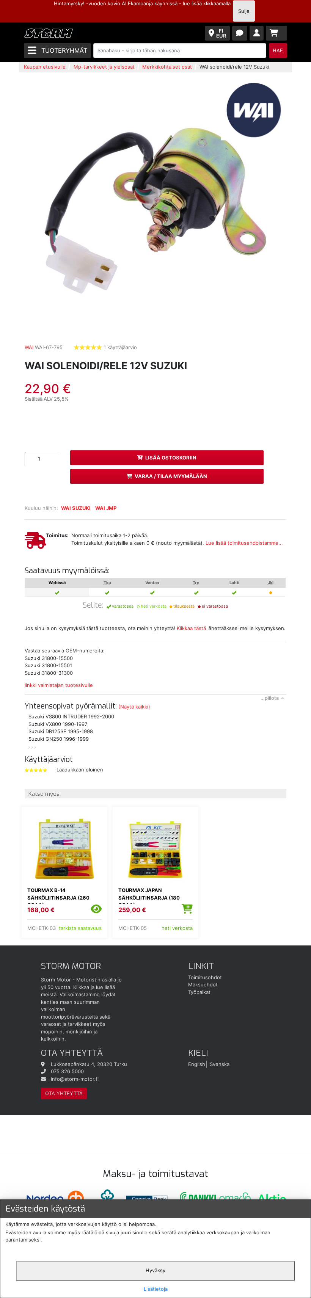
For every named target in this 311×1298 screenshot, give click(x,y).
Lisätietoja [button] (156, 1289)
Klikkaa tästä (191, 628)
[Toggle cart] (276, 33)
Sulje (244, 11)
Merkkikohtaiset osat (167, 67)
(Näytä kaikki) (134, 707)
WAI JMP (105, 508)
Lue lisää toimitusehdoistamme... (244, 543)
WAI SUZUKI (76, 508)
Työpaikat (199, 992)
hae (278, 50)
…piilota (270, 698)
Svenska (219, 1064)
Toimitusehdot (205, 977)
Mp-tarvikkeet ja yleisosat (104, 67)
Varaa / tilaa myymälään (171, 476)
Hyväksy (155, 1270)
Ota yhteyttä (64, 1093)
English (196, 1064)
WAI (29, 347)
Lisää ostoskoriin (170, 458)
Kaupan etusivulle (45, 67)
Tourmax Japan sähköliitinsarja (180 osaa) (149, 897)
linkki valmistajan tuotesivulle (59, 685)
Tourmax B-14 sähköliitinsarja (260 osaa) (58, 897)
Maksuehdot (203, 984)
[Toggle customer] (257, 33)
